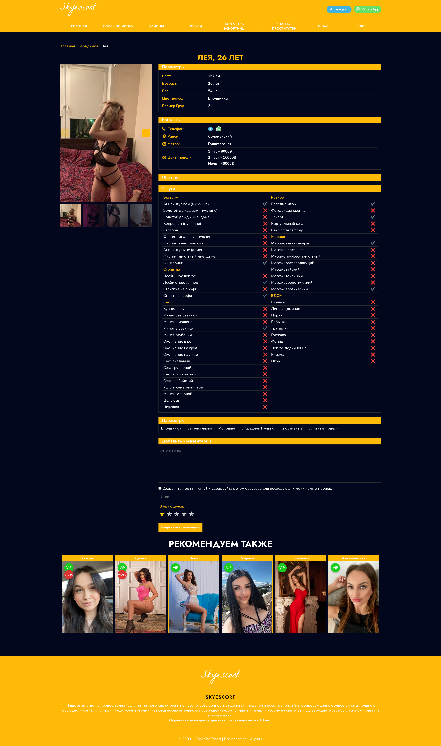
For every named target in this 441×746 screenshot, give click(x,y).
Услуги (195, 26)
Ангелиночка (353, 558)
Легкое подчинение (288, 348)
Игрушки (171, 406)
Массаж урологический (291, 282)
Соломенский (220, 136)
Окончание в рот (178, 341)
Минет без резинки (180, 315)
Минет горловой (177, 393)
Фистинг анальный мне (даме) (189, 256)
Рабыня (278, 321)
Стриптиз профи (177, 295)
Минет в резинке (178, 328)
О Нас (323, 26)
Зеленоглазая (199, 428)
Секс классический (179, 374)
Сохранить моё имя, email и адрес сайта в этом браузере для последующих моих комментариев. (247, 488)
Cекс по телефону (287, 230)
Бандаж (278, 302)
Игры (276, 361)
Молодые (226, 428)
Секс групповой (177, 367)
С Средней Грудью (257, 428)
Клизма (277, 354)
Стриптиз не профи (180, 289)
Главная (79, 26)
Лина (193, 558)
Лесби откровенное (180, 282)
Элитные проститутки (284, 26)
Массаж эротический (289, 289)
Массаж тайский (285, 269)
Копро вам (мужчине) (182, 223)
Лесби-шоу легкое (179, 276)
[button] (339, 9)
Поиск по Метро (118, 26)
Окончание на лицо (180, 354)
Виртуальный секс (287, 223)
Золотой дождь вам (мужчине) (190, 210)
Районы (156, 26)
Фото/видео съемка (288, 210)
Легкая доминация (287, 308)
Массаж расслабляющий (292, 262)
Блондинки (88, 46)
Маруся (247, 558)
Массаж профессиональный (296, 256)
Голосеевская (220, 143)
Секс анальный (176, 361)
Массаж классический (290, 249)
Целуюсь (171, 400)
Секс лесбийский (178, 380)
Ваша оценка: (172, 506)
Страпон (170, 230)
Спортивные (291, 428)
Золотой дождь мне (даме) (187, 217)
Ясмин (87, 558)
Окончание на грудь (181, 348)
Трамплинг (280, 328)
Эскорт (277, 217)
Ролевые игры (284, 203)
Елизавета (300, 558)
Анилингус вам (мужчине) (186, 203)
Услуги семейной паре (183, 387)
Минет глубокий (177, 334)
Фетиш (277, 341)
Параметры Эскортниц (234, 26)
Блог (361, 26)
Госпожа (278, 334)
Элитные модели (324, 428)
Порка (276, 315)
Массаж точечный (287, 276)
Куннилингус (174, 308)
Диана (140, 558)
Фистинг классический (183, 243)
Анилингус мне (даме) (182, 249)
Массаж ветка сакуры (290, 243)
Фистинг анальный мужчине (188, 236)
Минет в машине (177, 321)
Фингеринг (173, 262)
